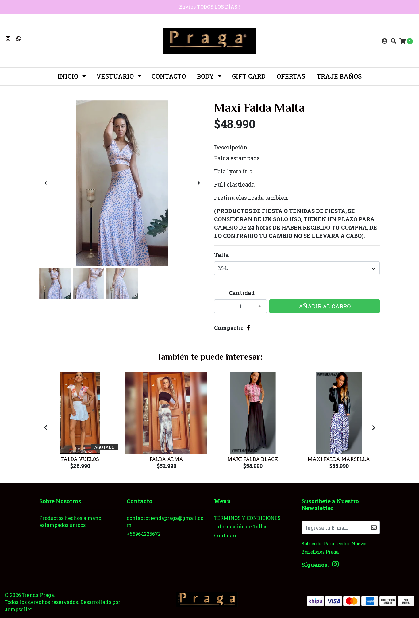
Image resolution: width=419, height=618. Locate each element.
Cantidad (242, 292)
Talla (221, 254)
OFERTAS (291, 76)
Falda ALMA (166, 459)
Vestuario (115, 76)
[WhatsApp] (18, 38)
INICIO (67, 76)
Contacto (169, 76)
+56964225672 (144, 534)
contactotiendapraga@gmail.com (165, 521)
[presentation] (45, 183)
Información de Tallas (240, 526)
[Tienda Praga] (209, 40)
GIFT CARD (249, 76)
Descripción (231, 147)
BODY (205, 76)
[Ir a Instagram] (8, 38)
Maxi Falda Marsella (339, 459)
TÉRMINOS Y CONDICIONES (247, 518)
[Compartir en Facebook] (248, 327)
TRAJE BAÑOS (339, 76)
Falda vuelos (80, 459)
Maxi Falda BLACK (252, 459)
